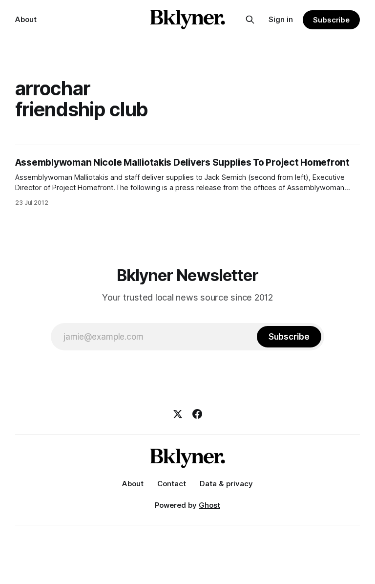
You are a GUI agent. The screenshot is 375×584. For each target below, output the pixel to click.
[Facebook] (197, 414)
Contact (171, 483)
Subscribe (331, 19)
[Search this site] (250, 19)
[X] (178, 414)
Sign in (281, 19)
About (26, 19)
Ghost (209, 505)
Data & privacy (226, 483)
